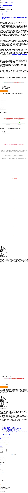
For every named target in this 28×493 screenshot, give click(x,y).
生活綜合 (6, 11)
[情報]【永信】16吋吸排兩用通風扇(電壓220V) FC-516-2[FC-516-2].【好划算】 (12, 430)
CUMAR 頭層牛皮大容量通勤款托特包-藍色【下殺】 (8, 427)
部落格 (3, 13)
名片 (2, 14)
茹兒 (0, 438)
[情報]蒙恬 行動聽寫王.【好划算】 (6, 434)
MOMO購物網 (19, 54)
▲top (1, 446)
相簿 (2, 12)
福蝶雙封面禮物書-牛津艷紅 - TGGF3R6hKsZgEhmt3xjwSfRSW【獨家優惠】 (11, 428)
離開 (4, 491)
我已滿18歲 (2, 491)
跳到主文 (1, 7)
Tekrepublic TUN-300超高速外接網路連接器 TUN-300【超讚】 (10, 429)
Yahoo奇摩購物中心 (14, 54)
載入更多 (1, 447)
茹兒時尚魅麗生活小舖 (6, 5)
